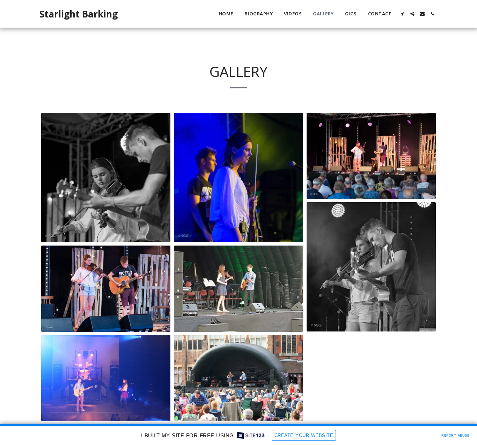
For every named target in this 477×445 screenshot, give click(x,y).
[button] (402, 14)
